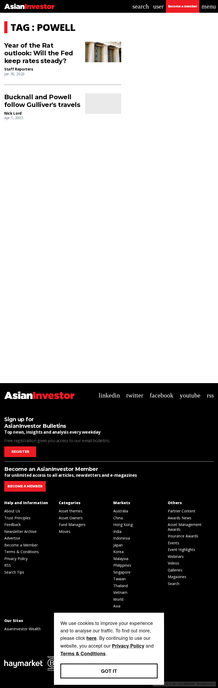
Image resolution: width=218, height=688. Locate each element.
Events (173, 542)
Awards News (179, 517)
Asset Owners (71, 517)
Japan (118, 545)
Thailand (120, 585)
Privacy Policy (16, 558)
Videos (173, 563)
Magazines (177, 576)
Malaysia (120, 558)
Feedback (12, 524)
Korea (118, 551)
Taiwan (119, 578)
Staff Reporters (18, 69)
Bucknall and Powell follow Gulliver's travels (42, 101)
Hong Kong (123, 524)
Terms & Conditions (21, 551)
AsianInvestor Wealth (22, 628)
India (117, 531)
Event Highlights (181, 549)
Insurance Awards (183, 535)
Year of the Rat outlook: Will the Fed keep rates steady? (38, 53)
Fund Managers (72, 524)
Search (173, 583)
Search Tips (14, 572)
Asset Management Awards (185, 527)
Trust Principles (17, 517)
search (140, 6)
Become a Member (21, 545)
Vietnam (120, 592)
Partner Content (181, 510)
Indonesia (121, 538)
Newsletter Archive (20, 531)
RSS (7, 565)
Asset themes (70, 510)
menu (209, 6)
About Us (12, 510)
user (158, 6)
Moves (64, 531)
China (118, 517)
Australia (120, 510)
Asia (116, 605)
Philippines (122, 565)
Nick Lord (13, 113)
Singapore (122, 572)
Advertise (12, 538)
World (118, 599)
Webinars (176, 556)
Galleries (175, 570)
